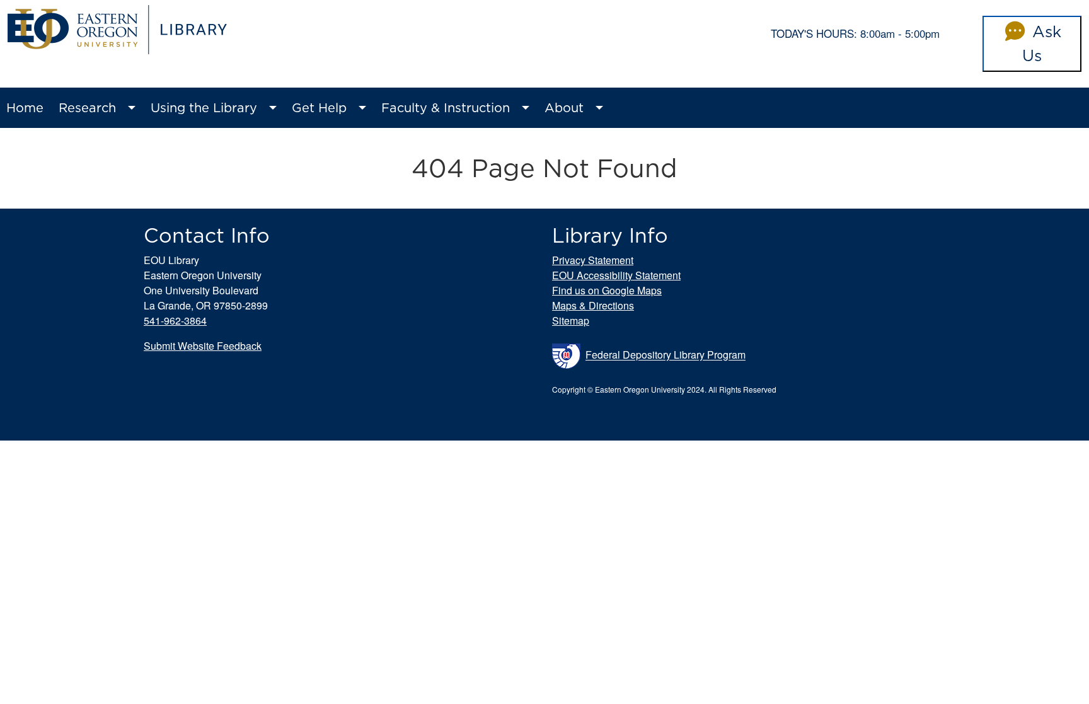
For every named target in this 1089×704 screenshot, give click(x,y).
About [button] (564, 107)
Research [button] (87, 107)
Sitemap (570, 320)
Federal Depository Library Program (665, 355)
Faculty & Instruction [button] (445, 107)
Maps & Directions (593, 305)
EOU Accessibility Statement (616, 275)
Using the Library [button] (204, 107)
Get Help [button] (319, 107)
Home (24, 107)
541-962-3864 (175, 320)
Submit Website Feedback (203, 345)
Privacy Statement (592, 260)
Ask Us (1041, 43)
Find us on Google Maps (607, 290)
